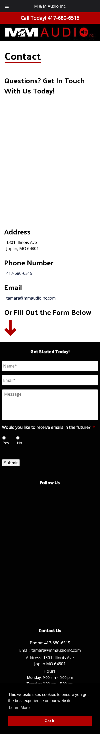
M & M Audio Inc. (50, 6)
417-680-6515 (19, 273)
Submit (11, 463)
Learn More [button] (19, 707)
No (19, 442)
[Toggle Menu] (7, 6)
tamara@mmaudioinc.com (31, 298)
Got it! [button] (50, 721)
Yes (6, 442)
